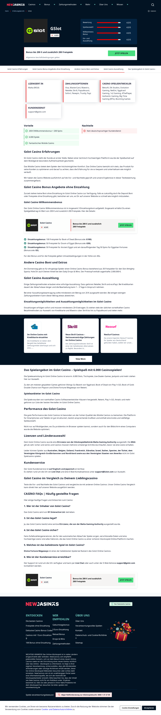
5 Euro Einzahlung (61, 629)
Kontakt (79, 630)
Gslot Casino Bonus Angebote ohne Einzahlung (51, 69)
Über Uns (103, 4)
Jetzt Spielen (121, 53)
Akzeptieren (149, 708)
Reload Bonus (59, 634)
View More (80, 359)
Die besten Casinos (34, 621)
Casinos (31, 4)
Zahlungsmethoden (67, 4)
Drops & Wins (59, 639)
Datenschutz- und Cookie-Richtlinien (91, 636)
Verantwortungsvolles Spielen (88, 625)
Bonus (47, 4)
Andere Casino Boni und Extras (86, 69)
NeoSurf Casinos (111, 334)
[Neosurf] (119, 326)
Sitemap (79, 642)
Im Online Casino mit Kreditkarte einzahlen (37, 336)
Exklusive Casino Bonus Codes (39, 630)
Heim (7, 11)
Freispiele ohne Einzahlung (38, 625)
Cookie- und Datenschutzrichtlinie (57, 709)
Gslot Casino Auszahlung (113, 69)
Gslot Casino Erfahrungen (17, 69)
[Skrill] (80, 326)
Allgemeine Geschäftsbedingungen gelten (43, 57)
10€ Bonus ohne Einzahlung (38, 642)
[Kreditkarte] (42, 326)
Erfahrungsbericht (18, 11)
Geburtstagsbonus (61, 625)
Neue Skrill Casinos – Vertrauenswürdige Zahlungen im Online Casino (80, 337)
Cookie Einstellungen (130, 708)
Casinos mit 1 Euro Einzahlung (39, 636)
